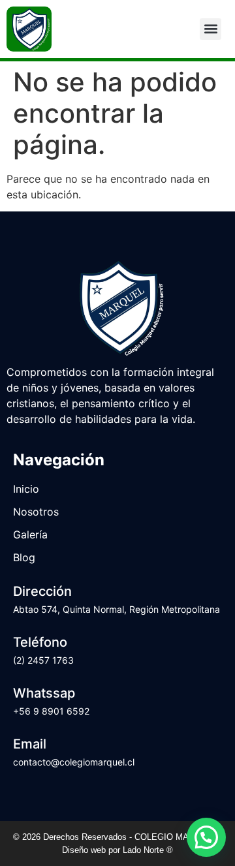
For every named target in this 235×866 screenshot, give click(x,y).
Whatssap (44, 693)
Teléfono (40, 642)
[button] (210, 29)
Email (29, 744)
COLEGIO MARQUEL (177, 837)
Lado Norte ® (148, 850)
